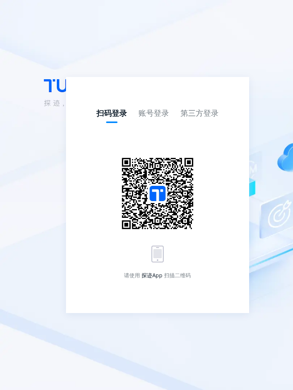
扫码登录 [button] (112, 113)
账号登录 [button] (153, 113)
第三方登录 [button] (199, 113)
